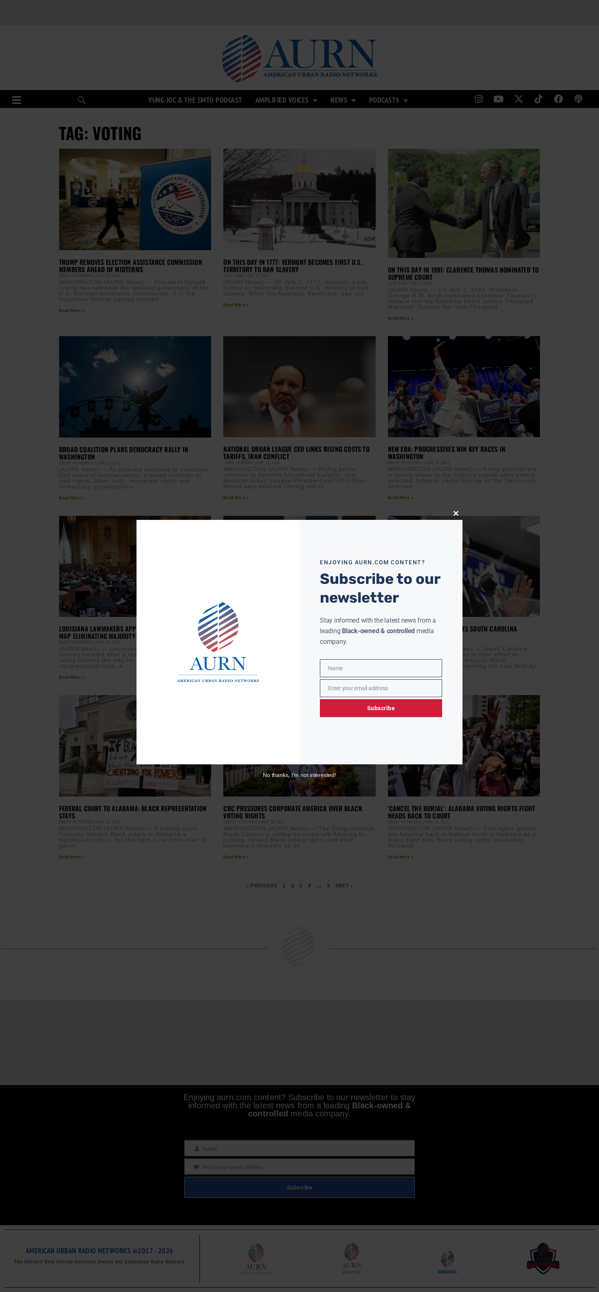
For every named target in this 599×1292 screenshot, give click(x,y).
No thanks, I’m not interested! (299, 775)
